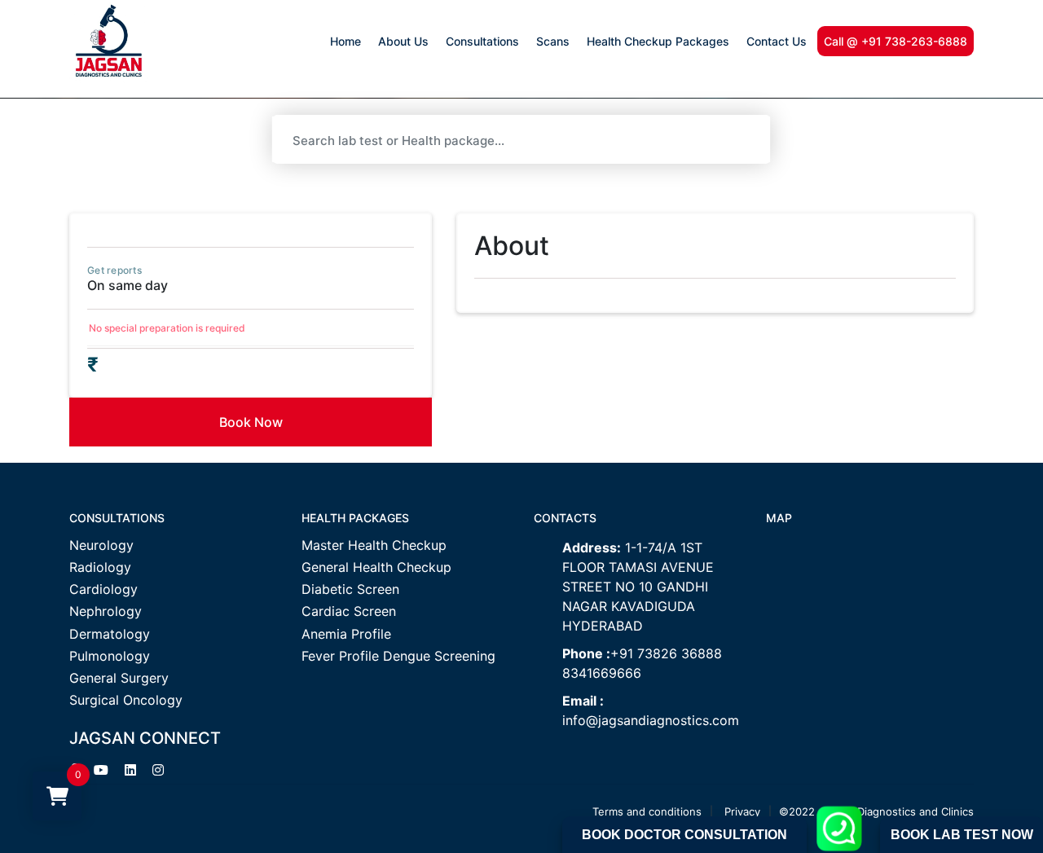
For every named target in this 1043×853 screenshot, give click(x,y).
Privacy (742, 811)
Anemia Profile (346, 634)
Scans (553, 41)
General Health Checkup (376, 567)
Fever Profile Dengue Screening (398, 656)
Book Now (251, 422)
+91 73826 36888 (666, 653)
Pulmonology (109, 656)
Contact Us (776, 41)
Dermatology (109, 634)
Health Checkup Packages (658, 41)
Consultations (482, 41)
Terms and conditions (647, 811)
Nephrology (105, 611)
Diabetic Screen (350, 589)
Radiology (100, 567)
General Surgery (119, 678)
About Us (403, 41)
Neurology (101, 545)
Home (345, 41)
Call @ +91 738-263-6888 (895, 41)
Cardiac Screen (348, 611)
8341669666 (601, 673)
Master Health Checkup (374, 545)
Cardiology (103, 589)
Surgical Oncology (126, 700)
